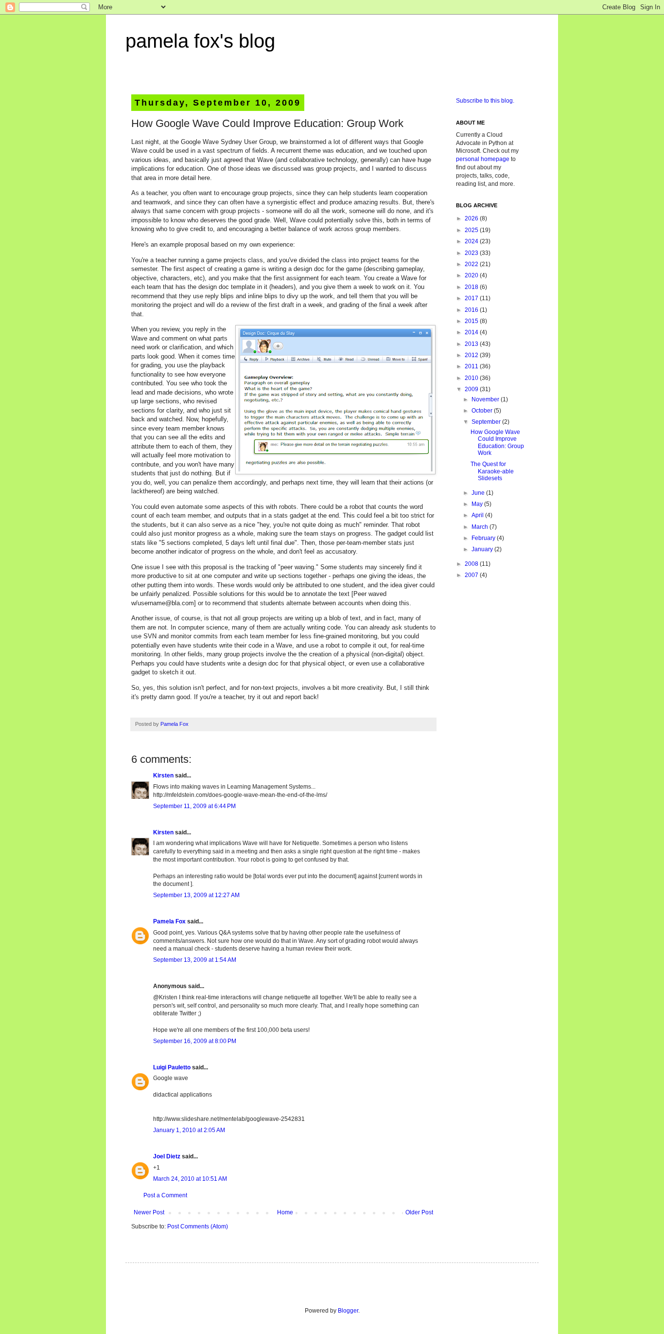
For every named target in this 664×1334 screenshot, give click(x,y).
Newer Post (149, 1212)
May (478, 504)
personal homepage (482, 159)
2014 (472, 332)
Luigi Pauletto (172, 1067)
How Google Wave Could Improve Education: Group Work (497, 442)
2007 (472, 575)
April (478, 515)
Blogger (348, 1310)
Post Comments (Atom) (197, 1226)
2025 (472, 230)
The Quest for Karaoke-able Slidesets (492, 471)
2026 (472, 218)
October (483, 410)
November (486, 399)
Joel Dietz (166, 1156)
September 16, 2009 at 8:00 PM (194, 1041)
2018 (472, 287)
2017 (472, 298)
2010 (472, 378)
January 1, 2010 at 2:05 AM (189, 1130)
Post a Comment (165, 1195)
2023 (472, 253)
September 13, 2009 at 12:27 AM (196, 895)
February (484, 538)
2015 (472, 321)
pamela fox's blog (200, 41)
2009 (472, 389)
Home (285, 1212)
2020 (472, 275)
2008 (472, 563)
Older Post (419, 1212)
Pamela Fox (174, 724)
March (480, 526)
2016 (472, 309)
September (487, 421)
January (483, 549)
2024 (472, 241)
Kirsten (163, 775)
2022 (472, 264)
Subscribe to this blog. (485, 100)
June (479, 492)
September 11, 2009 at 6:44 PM (194, 806)
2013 (472, 344)
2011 (472, 366)
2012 (472, 355)
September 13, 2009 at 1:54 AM (194, 959)
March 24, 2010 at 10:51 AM (190, 1178)
